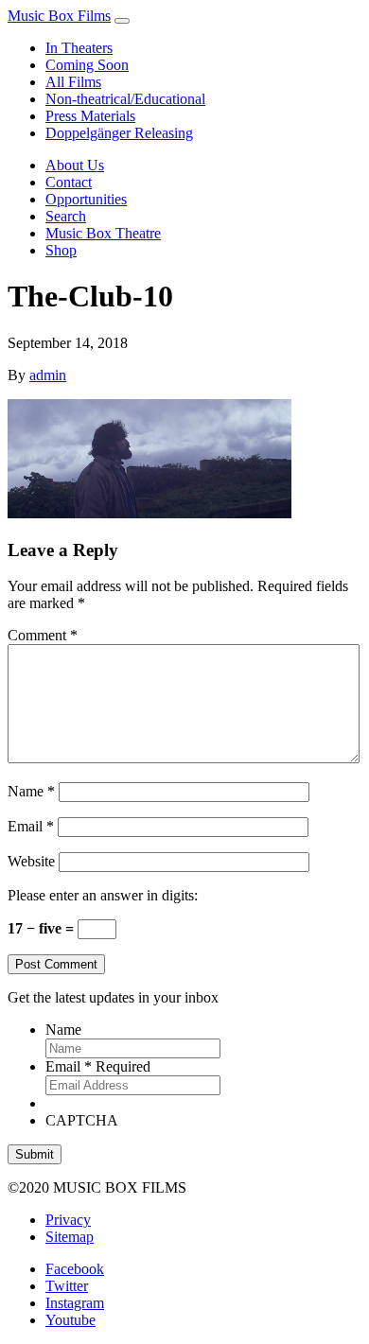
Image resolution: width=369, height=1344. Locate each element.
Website (31, 861)
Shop (61, 250)
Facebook (74, 1269)
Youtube (70, 1320)
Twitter (66, 1286)
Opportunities (86, 199)
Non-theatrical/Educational (125, 99)
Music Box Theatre (103, 233)
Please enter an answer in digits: (103, 895)
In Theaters (79, 48)
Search (65, 216)
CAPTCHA (81, 1120)
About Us (74, 165)
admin (47, 375)
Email (31, 826)
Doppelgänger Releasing (119, 133)
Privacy (68, 1220)
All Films (73, 82)
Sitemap (69, 1237)
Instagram (74, 1303)
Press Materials (90, 116)
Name (31, 791)
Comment (43, 635)
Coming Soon (87, 65)
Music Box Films (59, 16)
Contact (68, 182)
